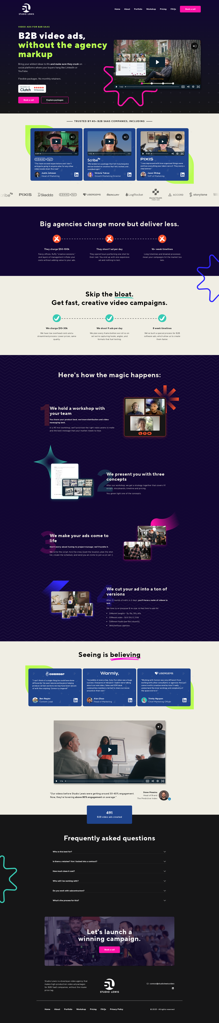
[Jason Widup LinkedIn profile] (182, 175)
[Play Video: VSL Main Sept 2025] (157, 62)
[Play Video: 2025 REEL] (109, 750)
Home (117, 9)
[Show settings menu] (193, 87)
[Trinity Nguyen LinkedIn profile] (184, 700)
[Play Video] (116, 87)
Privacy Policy (116, 1009)
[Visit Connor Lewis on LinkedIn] (172, 988)
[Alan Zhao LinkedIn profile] (130, 700)
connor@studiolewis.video (162, 983)
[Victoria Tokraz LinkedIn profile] (129, 175)
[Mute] (188, 87)
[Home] (26, 9)
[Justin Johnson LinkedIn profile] (76, 175)
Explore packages (54, 100)
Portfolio (138, 9)
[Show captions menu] (183, 87)
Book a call (190, 9)
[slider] (152, 87)
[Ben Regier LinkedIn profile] (76, 700)
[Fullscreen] (198, 87)
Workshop (151, 9)
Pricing (163, 9)
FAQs (173, 9)
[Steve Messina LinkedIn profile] (164, 795)
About (127, 9)
